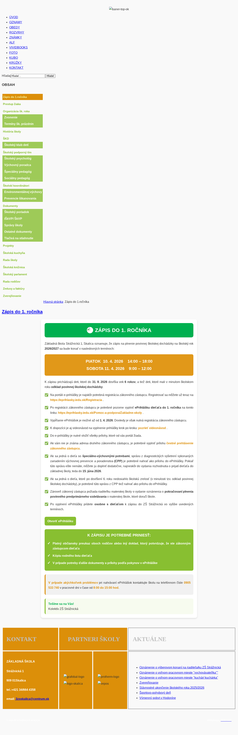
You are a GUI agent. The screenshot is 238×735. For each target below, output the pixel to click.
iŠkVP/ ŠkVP (13, 218)
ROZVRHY (16, 32)
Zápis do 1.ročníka (15, 97)
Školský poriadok (16, 212)
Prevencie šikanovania (20, 198)
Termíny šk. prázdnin (19, 123)
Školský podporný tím (17, 152)
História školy (12, 131)
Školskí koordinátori (16, 185)
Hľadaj (6, 75)
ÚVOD (13, 17)
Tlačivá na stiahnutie (18, 238)
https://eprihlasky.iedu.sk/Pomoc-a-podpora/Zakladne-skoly (100, 412)
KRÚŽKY (15, 62)
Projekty (8, 245)
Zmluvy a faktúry (14, 288)
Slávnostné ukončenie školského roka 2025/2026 (171, 687)
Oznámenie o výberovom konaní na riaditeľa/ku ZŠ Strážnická (180, 667)
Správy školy (13, 225)
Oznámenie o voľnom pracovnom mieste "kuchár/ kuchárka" (178, 677)
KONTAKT (16, 67)
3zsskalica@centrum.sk (32, 698)
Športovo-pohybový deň (155, 692)
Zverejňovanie (12, 295)
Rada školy (10, 260)
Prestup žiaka (12, 104)
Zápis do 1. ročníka (22, 311)
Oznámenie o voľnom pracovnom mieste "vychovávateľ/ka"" (178, 672)
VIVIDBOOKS (18, 47)
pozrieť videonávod (152, 428)
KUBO (13, 57)
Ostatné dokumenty (18, 231)
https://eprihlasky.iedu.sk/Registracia (76, 400)
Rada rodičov (11, 281)
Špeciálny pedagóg (18, 171)
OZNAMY (15, 22)
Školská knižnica (14, 267)
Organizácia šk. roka (16, 111)
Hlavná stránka (53, 301)
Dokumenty (10, 205)
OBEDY (14, 27)
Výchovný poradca (17, 165)
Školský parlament (15, 274)
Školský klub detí (16, 144)
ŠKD (6, 138)
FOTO (13, 52)
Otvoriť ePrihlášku (60, 521)
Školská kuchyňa (14, 252)
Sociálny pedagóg (17, 178)
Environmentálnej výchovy (23, 192)
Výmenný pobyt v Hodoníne (157, 697)
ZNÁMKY (15, 37)
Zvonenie (10, 117)
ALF (12, 42)
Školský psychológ (17, 158)
